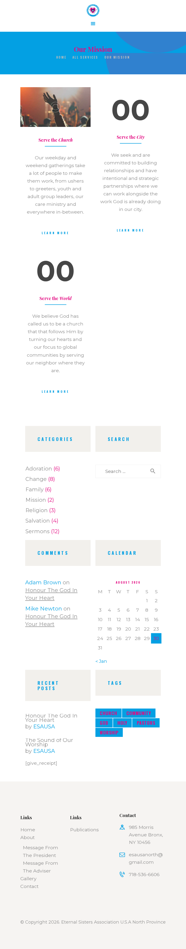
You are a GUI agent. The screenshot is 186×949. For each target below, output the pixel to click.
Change (36, 479)
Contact (29, 886)
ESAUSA (44, 726)
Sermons (37, 531)
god (104, 722)
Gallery (28, 878)
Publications (84, 830)
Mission (35, 499)
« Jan (101, 661)
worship (109, 732)
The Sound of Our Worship (49, 742)
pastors (146, 722)
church (108, 713)
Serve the (56, 140)
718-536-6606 (144, 874)
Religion (36, 510)
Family (34, 489)
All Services (85, 57)
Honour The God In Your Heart (51, 717)
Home (61, 57)
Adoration (38, 468)
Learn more (55, 233)
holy (122, 722)
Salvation (37, 520)
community (138, 713)
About (27, 837)
